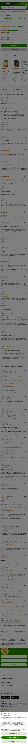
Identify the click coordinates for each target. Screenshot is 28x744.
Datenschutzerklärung (16, 730)
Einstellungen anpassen (14, 733)
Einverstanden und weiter (14, 737)
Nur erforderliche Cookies (14, 741)
